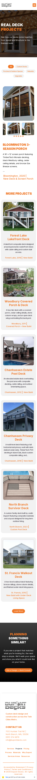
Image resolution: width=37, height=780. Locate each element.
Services (10, 749)
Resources (25, 756)
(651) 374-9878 (12, 737)
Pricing (26, 749)
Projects (19, 749)
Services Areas (14, 756)
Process (8, 752)
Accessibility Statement (14, 767)
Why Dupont (27, 752)
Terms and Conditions (21, 769)
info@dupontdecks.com (16, 740)
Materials (17, 752)
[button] (34, 5)
